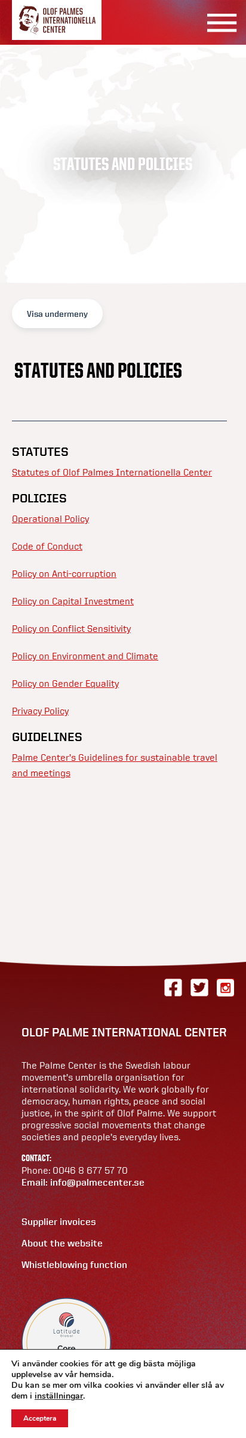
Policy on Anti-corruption (64, 573)
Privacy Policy (40, 711)
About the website (62, 1243)
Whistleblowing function (74, 1264)
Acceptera (39, 1418)
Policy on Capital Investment (73, 601)
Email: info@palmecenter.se (82, 1182)
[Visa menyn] (217, 22)
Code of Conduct (47, 546)
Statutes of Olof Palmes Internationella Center (112, 472)
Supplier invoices (58, 1221)
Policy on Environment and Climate (85, 656)
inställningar (59, 1396)
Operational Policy (50, 518)
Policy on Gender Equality (65, 683)
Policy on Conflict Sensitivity (71, 628)
